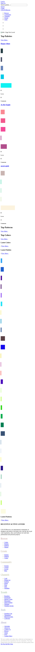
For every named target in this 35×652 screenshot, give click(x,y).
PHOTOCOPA (8, 617)
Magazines (7, 601)
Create (2, 8)
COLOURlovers (5, 10)
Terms (6, 633)
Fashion (6, 582)
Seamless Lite (8, 613)
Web (5, 586)
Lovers (6, 569)
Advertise (7, 626)
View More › (4, 40)
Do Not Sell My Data (7, 644)
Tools (5, 19)
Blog (5, 571)
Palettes (6, 544)
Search (3, 6)
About (3, 622)
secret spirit (5, 166)
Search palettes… (6, 5)
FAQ (5, 634)
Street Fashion (8, 602)
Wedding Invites (9, 606)
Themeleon (7, 615)
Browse (6, 13)
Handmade (7, 597)
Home (6, 583)
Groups (6, 567)
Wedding (6, 588)
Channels (7, 16)
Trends (6, 18)
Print (5, 585)
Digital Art (7, 580)
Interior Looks (8, 599)
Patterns (6, 545)
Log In (3, 1)
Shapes (6, 547)
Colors (6, 542)
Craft (5, 578)
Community (7, 14)
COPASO (7, 618)
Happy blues (5, 44)
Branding (7, 596)
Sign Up (3, 3)
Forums (6, 566)
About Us (7, 628)
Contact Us (7, 629)
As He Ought (5, 105)
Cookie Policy (8, 636)
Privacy (6, 631)
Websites (6, 604)
